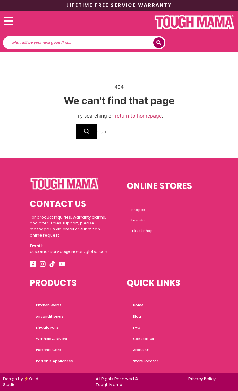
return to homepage (138, 116)
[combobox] (82, 42)
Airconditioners (50, 316)
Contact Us (143, 338)
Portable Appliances (54, 360)
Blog (137, 316)
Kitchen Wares (49, 305)
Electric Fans (47, 327)
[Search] (158, 42)
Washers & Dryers (51, 338)
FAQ (136, 327)
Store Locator (145, 360)
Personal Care (48, 349)
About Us (141, 349)
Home (138, 305)
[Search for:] (119, 131)
